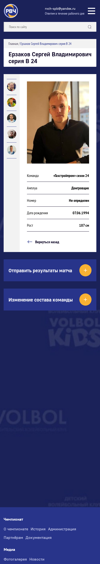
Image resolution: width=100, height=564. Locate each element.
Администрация (62, 528)
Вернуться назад (47, 241)
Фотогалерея (15, 559)
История (38, 528)
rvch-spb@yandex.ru (60, 8)
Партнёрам (13, 537)
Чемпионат (13, 519)
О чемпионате (16, 528)
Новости (36, 559)
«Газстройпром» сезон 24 (71, 175)
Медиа (9, 549)
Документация (38, 537)
